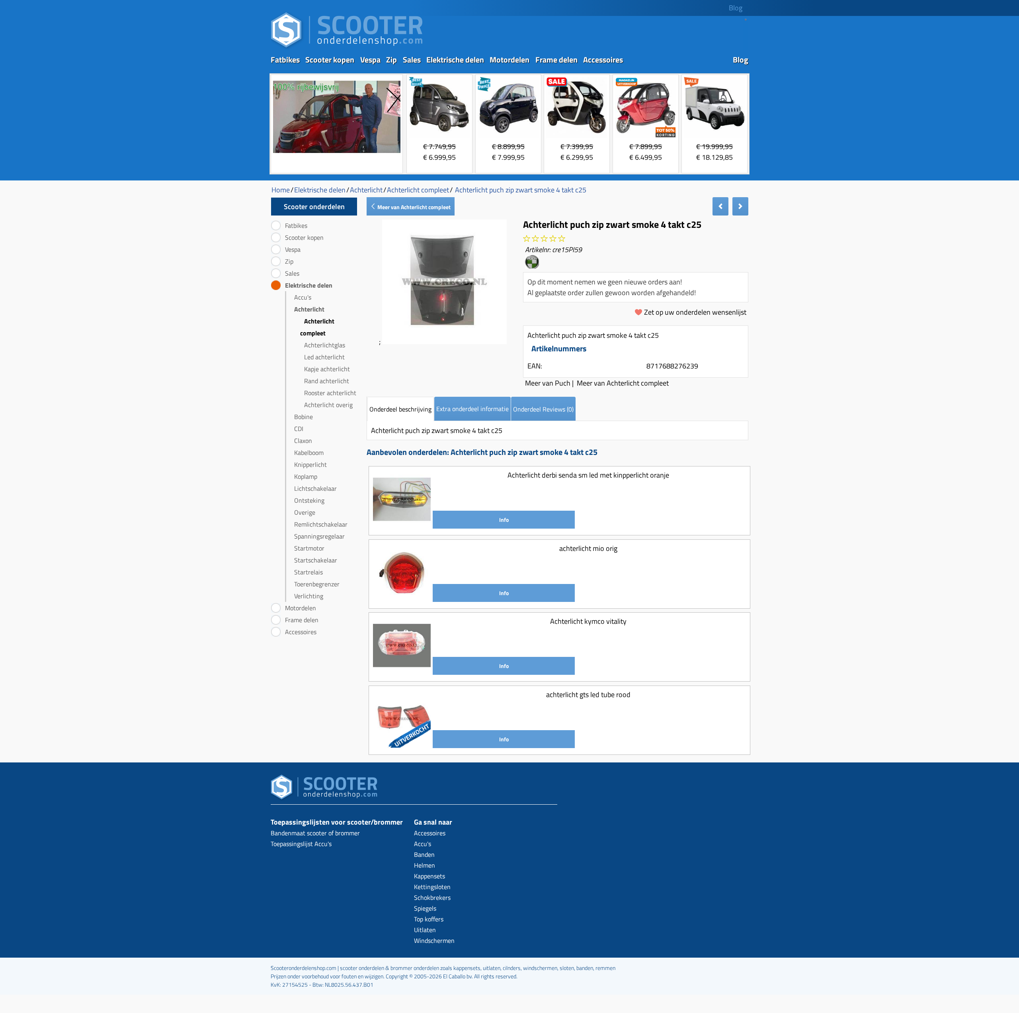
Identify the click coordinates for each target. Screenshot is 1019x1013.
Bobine (303, 416)
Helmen (424, 865)
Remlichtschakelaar (320, 524)
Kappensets (429, 876)
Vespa (370, 59)
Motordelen (509, 59)
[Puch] (532, 266)
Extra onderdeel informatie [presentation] (472, 408)
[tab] (400, 409)
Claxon (303, 440)
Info (504, 519)
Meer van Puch (547, 383)
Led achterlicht (324, 357)
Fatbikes (285, 59)
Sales (412, 59)
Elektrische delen (455, 59)
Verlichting (308, 596)
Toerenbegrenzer (317, 584)
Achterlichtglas (324, 345)
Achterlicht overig (328, 405)
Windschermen (434, 940)
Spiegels (425, 908)
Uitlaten (425, 930)
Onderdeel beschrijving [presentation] (400, 409)
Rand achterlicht (326, 381)
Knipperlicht (310, 464)
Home (280, 189)
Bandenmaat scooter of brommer (315, 833)
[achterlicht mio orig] (402, 599)
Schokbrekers (432, 897)
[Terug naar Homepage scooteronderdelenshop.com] (347, 48)
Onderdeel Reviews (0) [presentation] (543, 409)
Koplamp (305, 476)
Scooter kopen (329, 59)
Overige (304, 512)
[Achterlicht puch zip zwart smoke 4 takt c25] (444, 341)
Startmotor (309, 548)
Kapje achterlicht (327, 369)
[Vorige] (720, 206)
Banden (424, 854)
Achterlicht (309, 309)
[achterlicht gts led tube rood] (402, 745)
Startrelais (308, 572)
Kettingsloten (432, 887)
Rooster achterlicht (330, 393)
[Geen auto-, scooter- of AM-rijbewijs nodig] (336, 154)
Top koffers (428, 919)
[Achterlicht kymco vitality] (402, 671)
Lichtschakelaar (315, 488)
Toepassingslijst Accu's (301, 843)
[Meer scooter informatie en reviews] (544, 238)
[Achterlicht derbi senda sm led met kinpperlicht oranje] (402, 525)
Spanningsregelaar (319, 536)
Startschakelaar (315, 560)
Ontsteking (309, 500)
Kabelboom (309, 452)
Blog (735, 7)
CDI (298, 428)
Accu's (302, 297)
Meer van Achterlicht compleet (413, 207)
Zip (391, 59)
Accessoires (603, 59)
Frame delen (556, 59)
